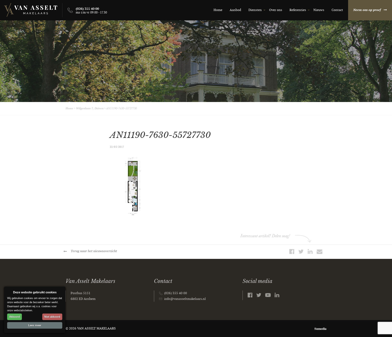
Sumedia (320, 328)
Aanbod (235, 10)
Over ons (275, 10)
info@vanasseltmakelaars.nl (185, 299)
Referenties (298, 10)
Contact (337, 10)
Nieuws (318, 10)
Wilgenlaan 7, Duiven (90, 108)
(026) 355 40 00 (175, 293)
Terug (94, 251)
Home (218, 10)
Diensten (255, 10)
